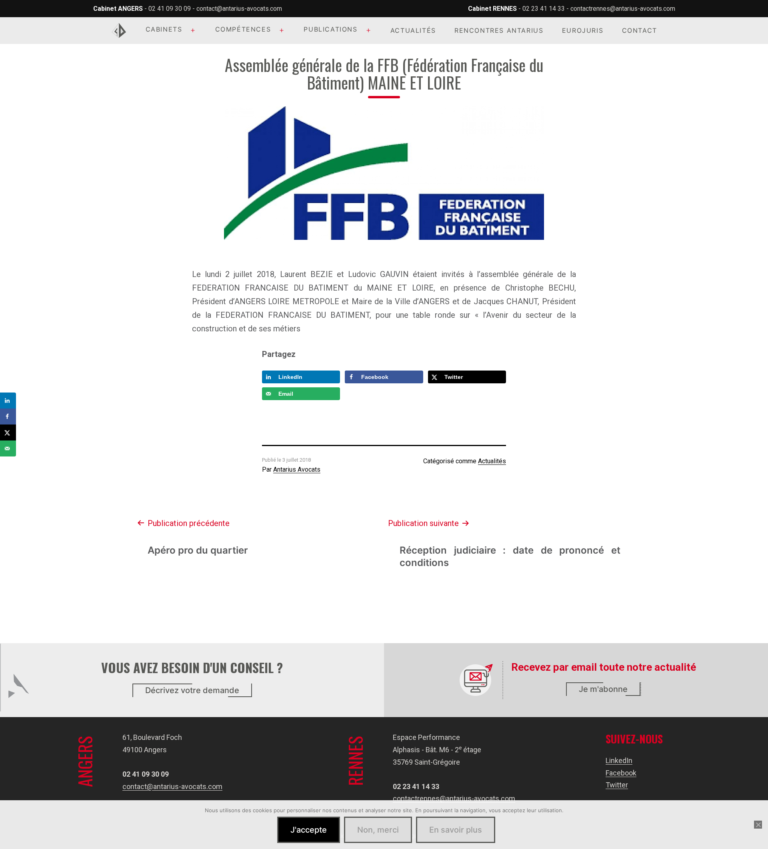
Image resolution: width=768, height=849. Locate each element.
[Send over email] (8, 448)
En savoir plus (455, 830)
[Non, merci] (758, 825)
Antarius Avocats (296, 469)
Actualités (413, 30)
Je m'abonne (603, 689)
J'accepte (308, 830)
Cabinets (164, 29)
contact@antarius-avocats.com (239, 8)
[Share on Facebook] (8, 416)
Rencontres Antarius (498, 30)
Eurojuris (582, 30)
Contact (639, 30)
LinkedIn (619, 760)
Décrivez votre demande (192, 690)
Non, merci (378, 830)
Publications (330, 29)
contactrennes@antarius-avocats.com (622, 8)
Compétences (243, 29)
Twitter (617, 785)
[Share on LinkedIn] (8, 401)
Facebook (621, 773)
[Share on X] (8, 432)
